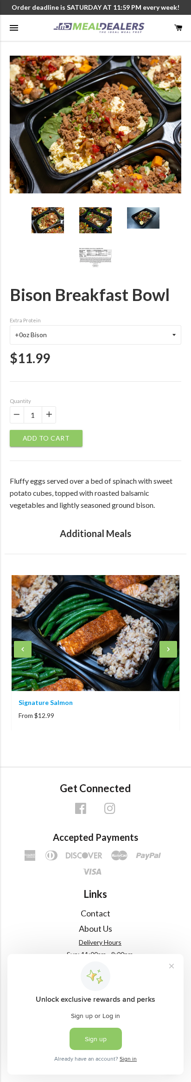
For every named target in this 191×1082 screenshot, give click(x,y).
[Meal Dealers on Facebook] (81, 811)
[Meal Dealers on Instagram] (110, 811)
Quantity (20, 401)
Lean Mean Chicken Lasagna (72, 702)
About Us (95, 928)
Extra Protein (25, 320)
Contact (95, 913)
